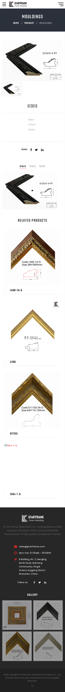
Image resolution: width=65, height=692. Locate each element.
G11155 (14, 433)
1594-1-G (15, 494)
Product (29, 23)
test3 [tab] (42, 167)
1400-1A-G (16, 290)
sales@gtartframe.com (32, 546)
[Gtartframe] (18, 4)
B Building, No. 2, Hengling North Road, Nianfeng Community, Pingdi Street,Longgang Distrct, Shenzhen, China (32, 566)
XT (32, 686)
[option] (32, 61)
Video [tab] (23, 167)
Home (16, 23)
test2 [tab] (32, 167)
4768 (13, 362)
